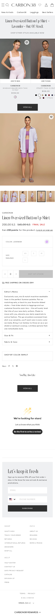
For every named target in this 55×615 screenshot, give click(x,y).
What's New (10, 531)
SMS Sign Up (10, 578)
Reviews (33, 539)
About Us (34, 531)
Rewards (33, 535)
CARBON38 (7, 213)
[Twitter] (13, 366)
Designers (9, 547)
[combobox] (12, 499)
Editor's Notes (11, 292)
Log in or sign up (44, 230)
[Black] (36, 95)
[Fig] (43, 98)
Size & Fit (8, 335)
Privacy (31, 593)
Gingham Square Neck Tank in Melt (15, 89)
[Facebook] (9, 366)
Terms (22, 593)
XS (25, 253)
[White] (39, 95)
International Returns (15, 543)
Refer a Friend (36, 543)
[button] (27, 612)
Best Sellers (47, 12)
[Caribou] (42, 95)
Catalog (8, 574)
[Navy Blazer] (52, 95)
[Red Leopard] (49, 95)
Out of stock (36, 274)
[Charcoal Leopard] (46, 95)
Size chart (10, 258)
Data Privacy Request (14, 570)
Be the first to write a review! (27, 431)
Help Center (10, 563)
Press (7, 582)
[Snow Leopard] (40, 98)
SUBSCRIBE (27, 508)
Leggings (34, 12)
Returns (8, 539)
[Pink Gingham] (15, 97)
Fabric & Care (10, 342)
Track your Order (13, 535)
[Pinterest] (17, 366)
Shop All (8, 551)
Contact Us (10, 567)
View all (27, 107)
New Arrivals (7, 12)
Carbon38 (21, 12)
